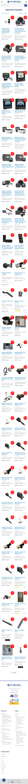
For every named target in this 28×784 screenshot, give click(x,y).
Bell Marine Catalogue (6, 717)
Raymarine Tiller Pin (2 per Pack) (20, 604)
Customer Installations (6, 742)
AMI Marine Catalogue (6, 716)
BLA (2, 758)
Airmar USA (3, 767)
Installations (3, 741)
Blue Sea (3, 764)
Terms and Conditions (20, 717)
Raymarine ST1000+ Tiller (19, 631)
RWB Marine (3, 756)
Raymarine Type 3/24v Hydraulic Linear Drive (7, 404)
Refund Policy (19, 722)
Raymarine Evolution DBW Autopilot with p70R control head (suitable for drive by (20, 139)
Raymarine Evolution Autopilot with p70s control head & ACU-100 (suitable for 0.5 (7, 85)
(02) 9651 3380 (14, 692)
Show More (14, 672)
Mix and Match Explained (7, 739)
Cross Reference (5, 736)
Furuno (2, 771)
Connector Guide (5, 737)
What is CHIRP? (19, 732)
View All (2, 773)
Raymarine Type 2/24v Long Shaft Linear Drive (20, 453)
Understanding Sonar (20, 742)
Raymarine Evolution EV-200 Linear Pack (20, 111)
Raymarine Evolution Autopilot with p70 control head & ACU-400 (20, 166)
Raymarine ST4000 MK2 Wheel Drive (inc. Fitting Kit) (7, 379)
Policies (16, 715)
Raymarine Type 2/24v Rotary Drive (7, 453)
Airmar (2, 732)
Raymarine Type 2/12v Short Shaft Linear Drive (7, 503)
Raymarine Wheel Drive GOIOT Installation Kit (7, 353)
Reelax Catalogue (5, 715)
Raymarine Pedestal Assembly (6, 273)
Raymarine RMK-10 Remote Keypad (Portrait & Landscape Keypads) (7, 247)
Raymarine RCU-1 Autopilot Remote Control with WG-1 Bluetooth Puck (6, 30)
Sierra (2, 760)
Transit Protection (20, 724)
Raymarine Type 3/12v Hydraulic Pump (20, 404)
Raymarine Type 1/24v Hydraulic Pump (20, 552)
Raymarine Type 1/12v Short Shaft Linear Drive (7, 578)
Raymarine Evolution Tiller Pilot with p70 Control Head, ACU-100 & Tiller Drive (20, 30)
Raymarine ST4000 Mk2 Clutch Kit (20, 328)
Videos (17, 743)
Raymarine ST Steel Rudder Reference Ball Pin (7, 658)
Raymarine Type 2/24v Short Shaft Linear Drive (20, 428)
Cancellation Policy (20, 719)
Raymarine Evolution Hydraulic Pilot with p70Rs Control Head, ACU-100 (6, 58)
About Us (17, 713)
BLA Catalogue (5, 719)
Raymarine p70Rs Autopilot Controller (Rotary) (19, 85)
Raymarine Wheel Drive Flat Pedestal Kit (20, 353)
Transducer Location (6, 744)
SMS (17, 728)
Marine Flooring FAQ (6, 730)
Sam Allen (3, 754)
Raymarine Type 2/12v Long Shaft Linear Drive (7, 528)
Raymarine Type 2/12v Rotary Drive (20, 503)
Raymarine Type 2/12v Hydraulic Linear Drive (20, 528)
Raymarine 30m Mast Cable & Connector (6, 328)
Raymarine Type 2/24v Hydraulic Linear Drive (20, 478)
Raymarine (3, 762)
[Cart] (26, 2)
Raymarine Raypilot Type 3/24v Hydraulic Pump (20, 378)
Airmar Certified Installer (21, 733)
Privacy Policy (19, 721)
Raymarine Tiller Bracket (7, 301)
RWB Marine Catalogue (7, 720)
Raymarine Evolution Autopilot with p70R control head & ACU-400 (7, 166)
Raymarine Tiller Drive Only (7, 631)
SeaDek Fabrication (5, 728)
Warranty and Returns (19, 745)
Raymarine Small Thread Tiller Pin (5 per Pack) (20, 658)
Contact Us (17, 726)
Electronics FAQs (18, 731)
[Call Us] (4, 780)
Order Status (18, 718)
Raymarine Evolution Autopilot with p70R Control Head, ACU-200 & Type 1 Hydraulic (20, 220)
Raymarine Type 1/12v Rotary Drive (20, 578)
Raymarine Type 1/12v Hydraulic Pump (20, 273)
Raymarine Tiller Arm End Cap (19, 301)
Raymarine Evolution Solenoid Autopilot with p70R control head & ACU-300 (20, 58)
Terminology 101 (19, 740)
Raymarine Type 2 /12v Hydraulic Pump (7, 552)
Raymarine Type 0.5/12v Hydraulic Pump (7, 604)
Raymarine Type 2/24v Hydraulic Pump (7, 478)
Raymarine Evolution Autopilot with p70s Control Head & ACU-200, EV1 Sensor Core (20, 193)
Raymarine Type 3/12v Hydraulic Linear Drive (7, 428)
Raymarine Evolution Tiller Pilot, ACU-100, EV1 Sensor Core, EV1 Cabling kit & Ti (7, 220)
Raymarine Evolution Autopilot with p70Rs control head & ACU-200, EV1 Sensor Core (7, 193)
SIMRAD (2, 769)
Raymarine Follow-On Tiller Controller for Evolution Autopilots (20, 247)
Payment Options (19, 727)
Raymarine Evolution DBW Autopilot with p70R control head (7, 139)
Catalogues (3, 713)
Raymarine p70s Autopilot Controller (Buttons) (6, 112)
